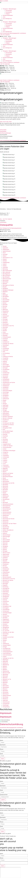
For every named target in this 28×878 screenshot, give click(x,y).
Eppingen (5, 335)
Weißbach (5, 681)
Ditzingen (5, 319)
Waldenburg (6, 664)
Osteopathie (8, 12)
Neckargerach (6, 507)
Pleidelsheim (6, 569)
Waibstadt (5, 661)
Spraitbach (5, 629)
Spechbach (5, 625)
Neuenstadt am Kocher (8, 518)
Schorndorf (6, 604)
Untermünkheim (7, 653)
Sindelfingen (6, 622)
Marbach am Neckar (8, 473)
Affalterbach (6, 249)
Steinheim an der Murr (8, 632)
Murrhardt (5, 502)
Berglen (5, 286)
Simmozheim (6, 621)
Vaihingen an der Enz (8, 658)
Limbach (5, 458)
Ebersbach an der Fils (8, 325)
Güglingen (5, 377)
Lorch (4, 463)
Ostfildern (5, 557)
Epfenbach (5, 333)
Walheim (5, 666)
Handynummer (3, 794)
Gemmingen (6, 364)
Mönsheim (5, 489)
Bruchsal (5, 306)
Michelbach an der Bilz (8, 483)
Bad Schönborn (7, 275)
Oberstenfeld (6, 541)
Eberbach (5, 322)
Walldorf (5, 668)
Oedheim (5, 548)
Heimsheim (5, 389)
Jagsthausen (6, 411)
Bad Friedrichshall (7, 270)
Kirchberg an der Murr (8, 423)
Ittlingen (5, 410)
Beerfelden (5, 282)
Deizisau (5, 314)
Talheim (5, 640)
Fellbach (5, 346)
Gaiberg (5, 361)
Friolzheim (5, 359)
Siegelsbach (6, 619)
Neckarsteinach (7, 509)
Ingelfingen (5, 405)
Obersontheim (6, 539)
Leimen (4, 449)
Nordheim (5, 531)
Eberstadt (5, 327)
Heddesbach (6, 385)
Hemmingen (6, 392)
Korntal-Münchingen (8, 431)
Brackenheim (6, 299)
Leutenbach (6, 455)
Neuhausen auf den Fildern (9, 523)
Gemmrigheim (6, 366)
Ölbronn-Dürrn (6, 552)
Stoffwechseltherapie (5, 133)
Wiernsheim (6, 685)
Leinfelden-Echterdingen (9, 450)
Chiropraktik (8, 10)
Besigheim (5, 288)
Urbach (4, 656)
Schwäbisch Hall (7, 606)
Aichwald (5, 254)
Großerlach (5, 374)
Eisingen (5, 329)
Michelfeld (5, 484)
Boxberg (5, 298)
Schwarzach (6, 611)
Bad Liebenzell (6, 272)
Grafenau (5, 371)
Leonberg (5, 453)
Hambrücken (6, 380)
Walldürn (5, 669)
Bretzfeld (5, 304)
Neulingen (5, 525)
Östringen (5, 559)
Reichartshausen (7, 577)
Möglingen (5, 488)
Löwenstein (6, 465)
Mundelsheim (6, 499)
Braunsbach (6, 301)
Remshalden (6, 582)
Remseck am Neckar (8, 580)
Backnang (5, 269)
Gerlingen (5, 368)
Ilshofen (5, 403)
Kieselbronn (6, 419)
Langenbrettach (7, 444)
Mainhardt (5, 470)
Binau (4, 293)
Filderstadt (5, 350)
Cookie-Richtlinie (4, 721)
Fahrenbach (6, 345)
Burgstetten (6, 311)
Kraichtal (5, 434)
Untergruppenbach (7, 651)
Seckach (5, 614)
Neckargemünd (7, 505)
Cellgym (7, 13)
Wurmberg (5, 697)
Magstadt (5, 468)
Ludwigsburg (6, 466)
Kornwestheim (6, 432)
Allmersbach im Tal (7, 257)
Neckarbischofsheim (8, 504)
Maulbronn (5, 479)
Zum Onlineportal (7, 18)
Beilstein (5, 283)
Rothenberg (6, 590)
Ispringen (5, 408)
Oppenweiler (6, 554)
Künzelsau (5, 439)
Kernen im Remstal (7, 418)
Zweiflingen (6, 705)
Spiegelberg (6, 627)
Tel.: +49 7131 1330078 (6, 219)
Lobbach (5, 460)
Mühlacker (5, 494)
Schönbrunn (6, 601)
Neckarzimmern (7, 513)
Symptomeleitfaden (8, 15)
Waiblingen (5, 659)
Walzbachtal (6, 671)
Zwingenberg (6, 706)
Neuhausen (5, 522)
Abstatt (5, 246)
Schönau (5, 599)
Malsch (4, 471)
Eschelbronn (6, 342)
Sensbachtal (6, 616)
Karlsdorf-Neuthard (8, 416)
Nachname (2, 744)
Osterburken (6, 556)
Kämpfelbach (6, 415)
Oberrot (5, 538)
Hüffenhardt (6, 398)
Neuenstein (5, 520)
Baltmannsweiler (7, 278)
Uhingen (5, 646)
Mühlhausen (6, 496)
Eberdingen (6, 324)
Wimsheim (5, 690)
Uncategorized (6, 648)
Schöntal (5, 603)
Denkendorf (6, 316)
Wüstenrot (5, 698)
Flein (4, 351)
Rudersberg (6, 591)
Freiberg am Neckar (8, 356)
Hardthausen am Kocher (9, 382)
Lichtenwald (6, 457)
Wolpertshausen (7, 695)
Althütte (5, 260)
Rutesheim (5, 593)
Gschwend (5, 376)
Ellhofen (5, 330)
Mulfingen (5, 497)
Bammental (5, 280)
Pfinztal (5, 565)
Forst (4, 355)
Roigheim (5, 585)
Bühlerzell (5, 309)
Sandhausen (6, 596)
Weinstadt (5, 676)
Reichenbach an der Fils (9, 578)
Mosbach (5, 491)
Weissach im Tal (7, 679)
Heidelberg (5, 387)
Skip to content (4, 0)
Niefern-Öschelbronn (8, 530)
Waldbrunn (5, 663)
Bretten (4, 303)
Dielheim (5, 317)
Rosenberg (5, 586)
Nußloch (5, 533)
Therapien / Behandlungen (9, 9)
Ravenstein (5, 575)
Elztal (4, 332)
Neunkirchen (6, 526)
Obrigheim (5, 546)
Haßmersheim (6, 384)
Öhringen (5, 551)
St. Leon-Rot (6, 630)
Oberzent (5, 544)
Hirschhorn (5, 397)
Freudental (5, 358)
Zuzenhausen (6, 703)
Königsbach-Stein (7, 428)
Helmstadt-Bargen (7, 390)
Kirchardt (5, 421)
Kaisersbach (6, 413)
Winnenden (5, 692)
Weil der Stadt (6, 672)
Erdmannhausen (7, 337)
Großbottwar (6, 372)
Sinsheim (5, 624)
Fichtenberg (6, 348)
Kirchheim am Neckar (8, 424)
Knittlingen (5, 426)
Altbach (5, 259)
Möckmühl (5, 486)
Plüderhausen (6, 572)
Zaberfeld (5, 700)
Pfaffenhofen (6, 562)
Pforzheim (5, 567)
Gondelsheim (6, 369)
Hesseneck (5, 393)
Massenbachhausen (8, 476)
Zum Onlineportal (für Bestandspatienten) (10, 228)
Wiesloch (5, 689)
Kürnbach (5, 442)
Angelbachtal (6, 262)
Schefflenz (5, 598)
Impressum (5, 713)
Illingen (4, 400)
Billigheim (5, 291)
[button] (14, 20)
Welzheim (5, 682)
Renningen (5, 583)
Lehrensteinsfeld (7, 447)
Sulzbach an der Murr (8, 637)
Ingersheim (5, 406)
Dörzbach (5, 320)
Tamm (4, 642)
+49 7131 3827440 (5, 64)
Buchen (4, 308)
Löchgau (5, 462)
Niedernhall (5, 528)
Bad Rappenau (6, 273)
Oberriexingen (6, 536)
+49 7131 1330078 (5, 34)
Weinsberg (5, 674)
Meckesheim (6, 481)
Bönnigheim (6, 296)
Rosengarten (6, 588)
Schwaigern (6, 608)
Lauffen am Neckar (8, 445)
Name (1, 740)
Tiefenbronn (6, 643)
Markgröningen (6, 475)
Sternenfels (5, 633)
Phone (1, 749)
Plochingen (5, 570)
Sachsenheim (6, 595)
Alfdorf (4, 256)
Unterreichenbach (7, 655)
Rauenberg (5, 573)
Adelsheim (5, 248)
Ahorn (4, 252)
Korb (4, 429)
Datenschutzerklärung (11, 724)
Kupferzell (5, 441)
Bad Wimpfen (6, 277)
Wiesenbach (6, 687)
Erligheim (5, 340)
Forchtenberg (6, 353)
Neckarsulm (6, 510)
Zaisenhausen (6, 702)
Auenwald (5, 267)
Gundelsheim (6, 379)
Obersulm (5, 543)
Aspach (5, 264)
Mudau (4, 492)
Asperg (4, 265)
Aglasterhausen (7, 251)
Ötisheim (5, 561)
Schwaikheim (6, 609)
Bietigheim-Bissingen (8, 290)
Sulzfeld (5, 638)
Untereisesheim (7, 650)
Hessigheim (6, 395)
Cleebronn (5, 312)
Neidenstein (6, 515)
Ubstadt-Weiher (7, 645)
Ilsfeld (4, 402)
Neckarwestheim (7, 512)
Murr (4, 501)
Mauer (4, 478)
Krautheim (5, 436)
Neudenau (5, 517)
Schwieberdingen (7, 612)
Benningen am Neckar (8, 285)
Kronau (4, 437)
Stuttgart (5, 635)
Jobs (4, 17)
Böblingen (5, 295)
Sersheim (5, 617)
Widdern (5, 684)
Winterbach (6, 693)
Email (1, 753)
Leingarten (5, 452)
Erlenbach (5, 338)
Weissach (5, 677)
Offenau (5, 549)
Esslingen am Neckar (8, 343)
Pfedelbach (5, 564)
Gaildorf (5, 363)
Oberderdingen (6, 535)
